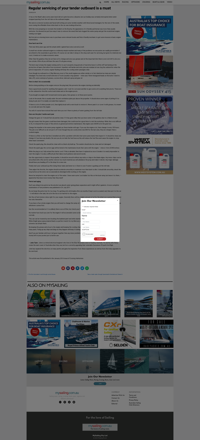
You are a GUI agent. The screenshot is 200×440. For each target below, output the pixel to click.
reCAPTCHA (85, 229)
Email (84, 210)
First (83, 218)
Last (83, 224)
